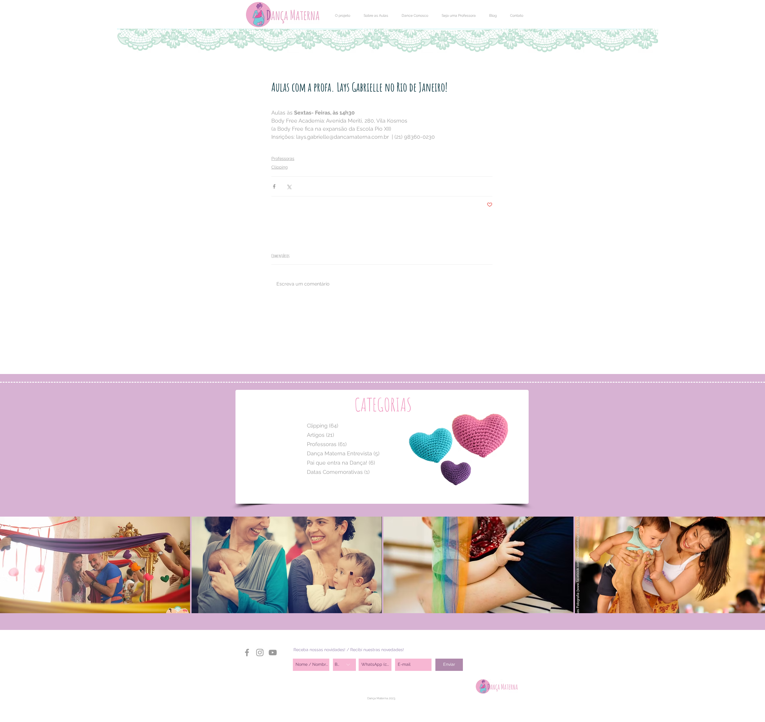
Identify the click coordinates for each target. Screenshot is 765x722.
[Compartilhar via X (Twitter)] (289, 186)
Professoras (282, 158)
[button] (342, 15)
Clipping (279, 167)
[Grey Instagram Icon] (260, 652)
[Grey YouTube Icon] (273, 652)
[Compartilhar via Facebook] (274, 186)
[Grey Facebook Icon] (247, 652)
